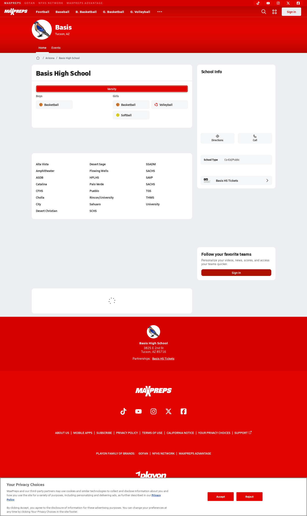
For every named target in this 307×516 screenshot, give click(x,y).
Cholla (40, 197)
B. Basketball (86, 11)
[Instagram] (278, 3)
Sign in (291, 12)
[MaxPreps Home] (16, 11)
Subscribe (104, 433)
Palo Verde (97, 184)
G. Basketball (113, 11)
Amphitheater (45, 171)
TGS (148, 191)
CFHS (39, 191)
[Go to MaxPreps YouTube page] (138, 412)
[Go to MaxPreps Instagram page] (153, 412)
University (153, 204)
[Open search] (263, 11)
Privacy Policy (127, 433)
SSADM (151, 164)
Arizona (50, 58)
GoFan (29, 3)
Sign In (236, 273)
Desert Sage (98, 164)
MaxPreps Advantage (85, 3)
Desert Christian (46, 211)
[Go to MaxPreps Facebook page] (183, 412)
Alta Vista (42, 164)
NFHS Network (50, 3)
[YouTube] (268, 3)
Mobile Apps (82, 433)
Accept (220, 496)
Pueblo (94, 191)
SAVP (149, 177)
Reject (249, 496)
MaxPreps (12, 3)
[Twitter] (288, 3)
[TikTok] (258, 3)
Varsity (111, 89)
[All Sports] (159, 11)
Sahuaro (95, 204)
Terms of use (152, 433)
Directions (217, 140)
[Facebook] (298, 3)
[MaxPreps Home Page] (38, 58)
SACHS (150, 171)
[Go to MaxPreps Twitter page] (168, 412)
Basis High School (69, 58)
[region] (153, 497)
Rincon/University (102, 197)
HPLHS (94, 177)
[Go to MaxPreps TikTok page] (123, 412)
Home (42, 47)
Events (56, 47)
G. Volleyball (140, 11)
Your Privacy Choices (214, 433)
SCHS (93, 211)
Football (42, 11)
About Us (62, 433)
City (38, 204)
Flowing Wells (99, 171)
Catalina (41, 184)
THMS (150, 197)
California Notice (180, 433)
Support (241, 433)
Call (255, 140)
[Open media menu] (274, 11)
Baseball (62, 11)
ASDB (39, 177)
